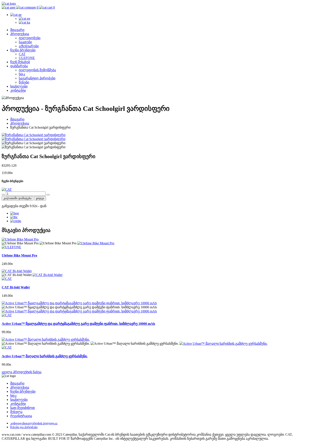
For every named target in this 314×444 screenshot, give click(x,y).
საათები (25, 42)
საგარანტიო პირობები (37, 78)
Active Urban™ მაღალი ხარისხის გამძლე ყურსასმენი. (45, 356)
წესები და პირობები (24, 427)
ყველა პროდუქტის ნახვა (21, 372)
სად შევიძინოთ (22, 408)
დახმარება (19, 66)
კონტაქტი (18, 90)
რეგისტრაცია (21, 416)
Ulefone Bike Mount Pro (19, 255)
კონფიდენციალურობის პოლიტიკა (33, 423)
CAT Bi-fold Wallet (16, 287)
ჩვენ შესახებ (20, 62)
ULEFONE (27, 58)
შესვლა (16, 412)
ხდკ (22, 74)
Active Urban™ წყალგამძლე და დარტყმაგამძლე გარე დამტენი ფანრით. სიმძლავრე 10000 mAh (78, 323)
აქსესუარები (29, 46)
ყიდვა (40, 198)
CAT (22, 54)
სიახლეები (19, 86)
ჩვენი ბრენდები (22, 50)
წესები (24, 82)
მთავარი (17, 30)
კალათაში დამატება (17, 198)
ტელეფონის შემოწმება (37, 70)
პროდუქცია (19, 34)
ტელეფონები (29, 38)
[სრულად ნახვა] (95, 243)
